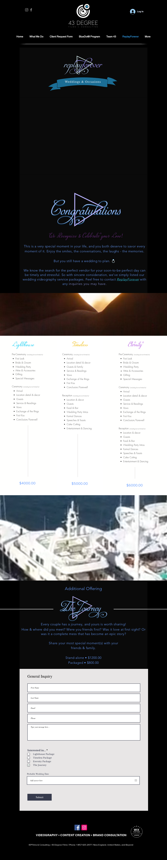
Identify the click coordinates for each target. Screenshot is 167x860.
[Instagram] (27, 10)
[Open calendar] (136, 780)
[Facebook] (31, 10)
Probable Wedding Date (38, 774)
